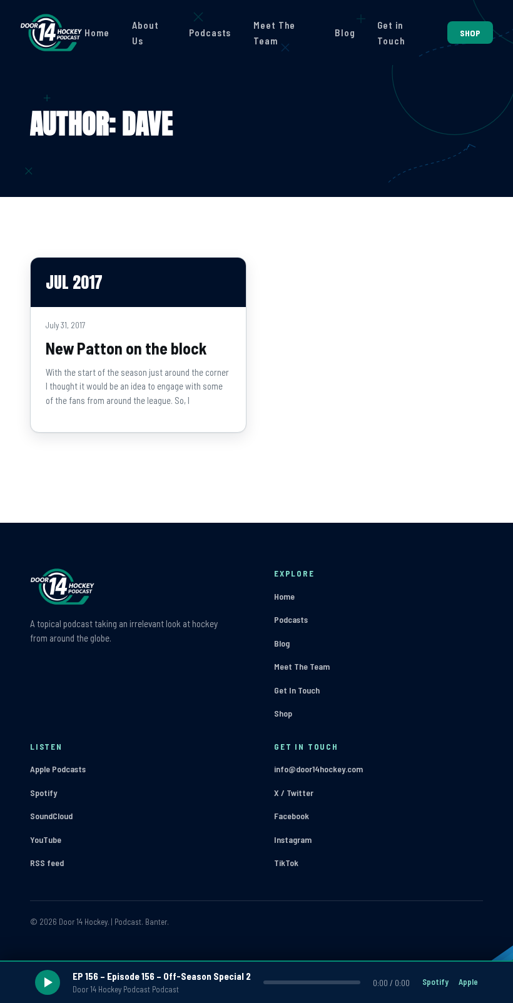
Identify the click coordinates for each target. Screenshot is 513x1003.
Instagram (293, 839)
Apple (468, 982)
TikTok (286, 862)
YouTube (45, 839)
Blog (345, 32)
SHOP (470, 33)
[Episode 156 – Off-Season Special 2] (256, 982)
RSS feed (47, 862)
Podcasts (210, 32)
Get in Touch (391, 33)
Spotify (43, 792)
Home (96, 32)
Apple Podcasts (58, 769)
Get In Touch (297, 690)
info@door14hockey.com (318, 769)
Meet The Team (274, 33)
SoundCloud (51, 815)
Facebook (291, 815)
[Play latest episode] (47, 982)
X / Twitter (293, 792)
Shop (283, 713)
